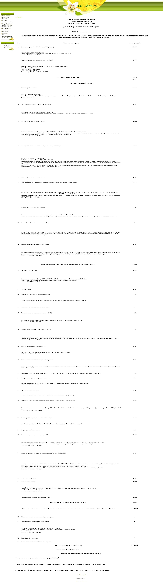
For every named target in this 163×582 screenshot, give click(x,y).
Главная (82, 0)
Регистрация (87, 0)
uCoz (86, 580)
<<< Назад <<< (19, 17)
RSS (92, 0)
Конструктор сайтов (80, 580)
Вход (90, 0)
